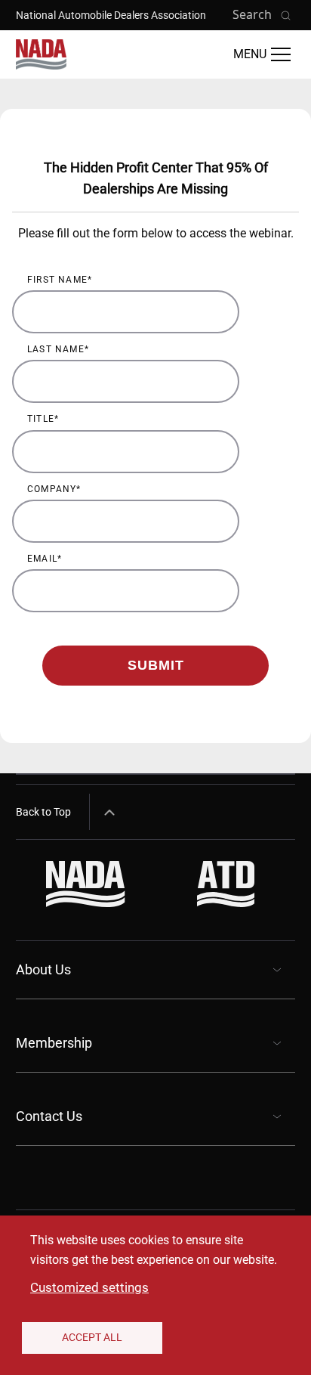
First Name (57, 279)
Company (51, 489)
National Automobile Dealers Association (111, 15)
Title (40, 418)
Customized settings (89, 1287)
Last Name (56, 349)
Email (42, 558)
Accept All (92, 1337)
